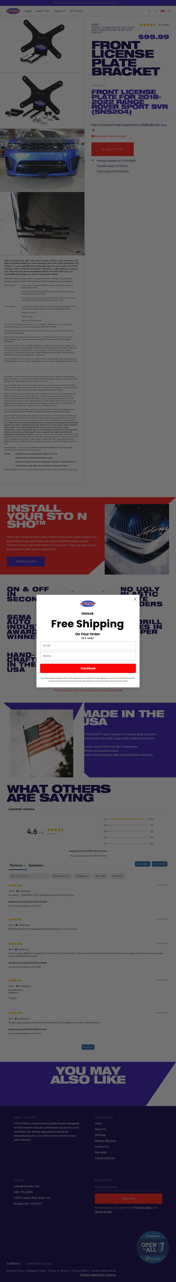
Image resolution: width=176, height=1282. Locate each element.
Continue (88, 668)
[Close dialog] (135, 599)
